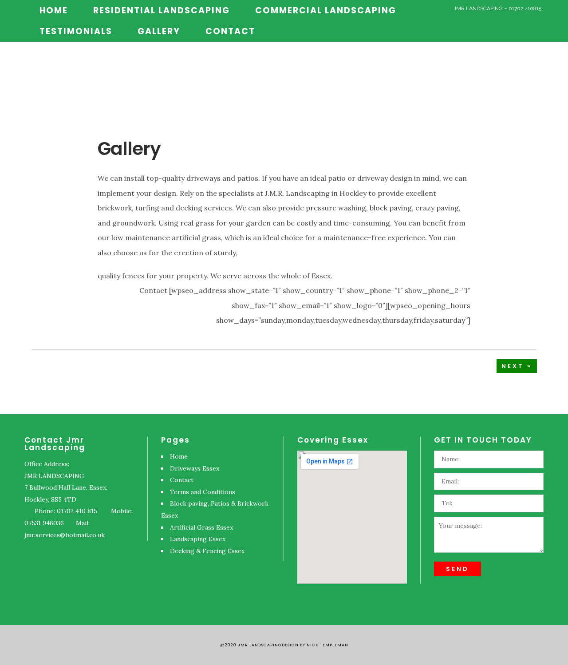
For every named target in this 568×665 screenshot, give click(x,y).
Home (179, 456)
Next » (516, 366)
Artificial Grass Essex (201, 527)
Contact (181, 480)
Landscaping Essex (197, 539)
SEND (457, 569)
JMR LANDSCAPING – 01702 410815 (497, 8)
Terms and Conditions (202, 492)
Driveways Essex (194, 468)
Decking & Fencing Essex (207, 551)
